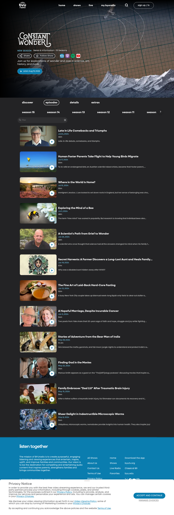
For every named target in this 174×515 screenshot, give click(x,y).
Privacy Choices (81, 504)
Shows (113, 463)
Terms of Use (94, 474)
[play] (52, 141)
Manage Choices (149, 500)
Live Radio (115, 468)
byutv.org (130, 463)
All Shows (92, 458)
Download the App (135, 458)
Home (113, 458)
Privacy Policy (94, 479)
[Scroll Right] (160, 111)
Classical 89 (131, 468)
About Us (92, 463)
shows (77, 5)
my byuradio (108, 5)
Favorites (114, 474)
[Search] (126, 5)
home (62, 5)
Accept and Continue (149, 496)
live (91, 5)
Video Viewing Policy (85, 501)
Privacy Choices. (25, 496)
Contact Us (93, 468)
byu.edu (129, 474)
